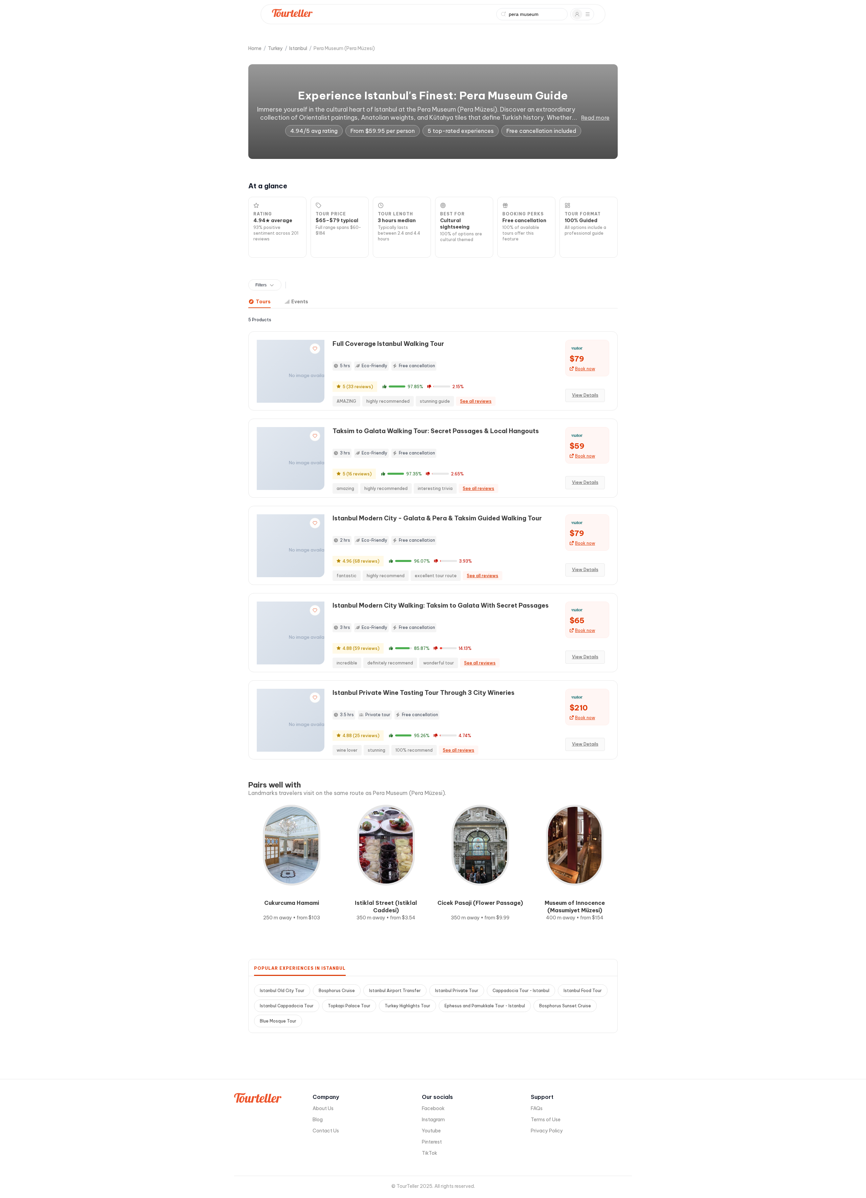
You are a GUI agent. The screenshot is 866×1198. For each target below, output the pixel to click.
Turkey (275, 48)
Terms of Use (546, 1120)
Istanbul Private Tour (456, 990)
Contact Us (326, 1131)
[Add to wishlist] (315, 348)
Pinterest (432, 1142)
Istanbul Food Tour (583, 990)
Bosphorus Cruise (337, 990)
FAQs (537, 1108)
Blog (318, 1120)
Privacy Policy (547, 1131)
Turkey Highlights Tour (407, 1005)
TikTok (429, 1153)
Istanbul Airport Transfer (395, 990)
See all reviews (476, 401)
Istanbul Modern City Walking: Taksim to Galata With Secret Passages (441, 605)
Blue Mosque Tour (278, 1021)
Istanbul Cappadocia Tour (287, 1005)
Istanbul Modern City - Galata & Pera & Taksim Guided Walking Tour (437, 518)
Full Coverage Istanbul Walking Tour (388, 344)
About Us (323, 1108)
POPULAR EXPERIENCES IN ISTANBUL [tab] (300, 968)
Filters (261, 285)
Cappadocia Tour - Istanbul (521, 990)
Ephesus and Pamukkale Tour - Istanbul (485, 1005)
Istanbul (298, 48)
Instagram (433, 1120)
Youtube (431, 1131)
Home (254, 48)
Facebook (433, 1108)
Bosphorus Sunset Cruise (565, 1005)
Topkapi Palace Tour (349, 1005)
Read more (595, 117)
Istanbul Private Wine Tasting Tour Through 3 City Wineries (424, 693)
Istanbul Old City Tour (282, 990)
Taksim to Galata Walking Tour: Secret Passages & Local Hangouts (436, 431)
